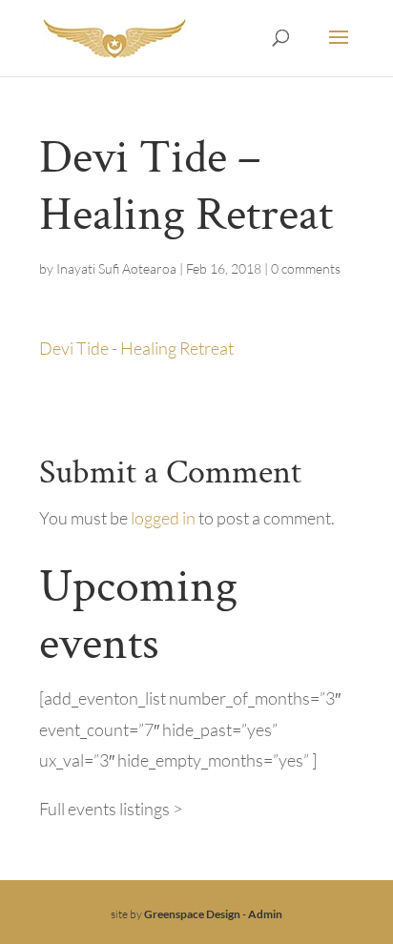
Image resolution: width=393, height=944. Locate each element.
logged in (163, 517)
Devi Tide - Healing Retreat (136, 348)
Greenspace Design (192, 914)
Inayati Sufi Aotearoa (116, 268)
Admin (265, 914)
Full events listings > (110, 808)
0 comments (306, 268)
